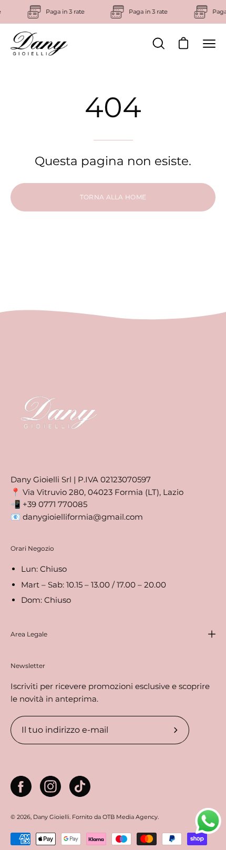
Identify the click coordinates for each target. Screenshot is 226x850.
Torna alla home (113, 197)
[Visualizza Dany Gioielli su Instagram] (50, 786)
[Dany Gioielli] (39, 44)
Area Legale (29, 634)
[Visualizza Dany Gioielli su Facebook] (21, 786)
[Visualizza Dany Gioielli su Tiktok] (79, 786)
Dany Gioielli (51, 817)
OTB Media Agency (130, 817)
